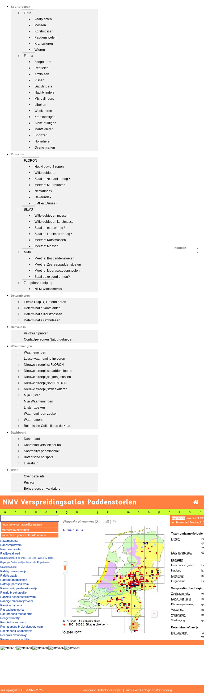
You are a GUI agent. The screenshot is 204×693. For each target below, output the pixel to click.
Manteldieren (44, 129)
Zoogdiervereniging (38, 283)
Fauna (28, 56)
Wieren (40, 50)
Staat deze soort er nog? (52, 277)
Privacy (29, 482)
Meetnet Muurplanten (50, 185)
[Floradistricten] (113, 574)
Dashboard (32, 439)
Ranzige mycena (11, 605)
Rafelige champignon (13, 579)
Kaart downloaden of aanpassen (154, 614)
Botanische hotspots (38, 457)
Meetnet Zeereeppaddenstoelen (58, 264)
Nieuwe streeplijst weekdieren (45, 389)
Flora (27, 13)
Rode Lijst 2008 (181, 598)
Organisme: (178, 581)
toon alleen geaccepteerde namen (24, 535)
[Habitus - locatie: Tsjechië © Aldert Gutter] (56, 648)
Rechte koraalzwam (13, 622)
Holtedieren (43, 141)
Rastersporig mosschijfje (16, 613)
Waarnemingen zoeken (41, 413)
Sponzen (41, 135)
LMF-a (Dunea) (46, 203)
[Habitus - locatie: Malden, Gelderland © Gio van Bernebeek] (8, 648)
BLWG (28, 209)
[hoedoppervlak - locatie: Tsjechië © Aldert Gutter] (72, 648)
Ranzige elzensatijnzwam (16, 601)
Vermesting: (178, 614)
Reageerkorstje (10, 618)
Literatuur (31, 463)
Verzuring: (177, 609)
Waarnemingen (35, 352)
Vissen (39, 80)
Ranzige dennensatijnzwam (18, 596)
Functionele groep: (183, 565)
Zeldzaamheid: (180, 593)
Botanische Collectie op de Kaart (47, 426)
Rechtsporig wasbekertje (16, 630)
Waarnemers (33, 420)
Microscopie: (179, 632)
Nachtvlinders (44, 92)
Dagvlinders (43, 86)
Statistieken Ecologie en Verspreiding (148, 690)
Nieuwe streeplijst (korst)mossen (47, 377)
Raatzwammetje (10, 549)
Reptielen (42, 68)
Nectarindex (43, 191)
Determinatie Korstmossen (43, 314)
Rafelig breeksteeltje (13, 571)
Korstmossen (44, 31)
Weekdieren (43, 111)
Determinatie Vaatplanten (42, 308)
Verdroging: (178, 620)
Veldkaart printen (36, 333)
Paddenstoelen (46, 37)
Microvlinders (44, 98)
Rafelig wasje (8, 575)
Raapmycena (9, 540)
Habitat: (176, 570)
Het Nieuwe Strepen (49, 167)
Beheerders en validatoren (43, 488)
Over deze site (34, 476)
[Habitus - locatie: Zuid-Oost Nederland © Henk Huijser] (40, 648)
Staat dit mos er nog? (50, 228)
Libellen (40, 105)
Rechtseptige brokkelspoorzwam (21, 626)
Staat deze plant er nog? (52, 179)
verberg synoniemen (15, 529)
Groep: (175, 538)
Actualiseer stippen (110, 690)
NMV (27, 252)
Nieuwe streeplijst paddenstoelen (48, 371)
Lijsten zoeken (34, 407)
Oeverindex (43, 197)
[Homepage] (195, 502)
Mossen (40, 25)
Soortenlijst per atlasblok (42, 451)
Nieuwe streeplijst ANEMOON (45, 383)
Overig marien (45, 147)
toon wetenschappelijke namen (22, 524)
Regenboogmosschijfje (14, 639)
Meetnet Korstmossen (50, 240)
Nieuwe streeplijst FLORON (44, 365)
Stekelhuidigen (45, 123)
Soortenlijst (89, 690)
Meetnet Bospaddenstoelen (54, 258)
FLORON (30, 160)
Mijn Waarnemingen (38, 401)
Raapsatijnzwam (11, 545)
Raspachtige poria (12, 609)
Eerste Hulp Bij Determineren (45, 302)
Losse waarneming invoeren (44, 358)
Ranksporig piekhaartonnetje (18, 588)
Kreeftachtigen (45, 117)
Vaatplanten (43, 19)
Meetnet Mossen (46, 246)
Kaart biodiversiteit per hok (43, 445)
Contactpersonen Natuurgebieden (48, 339)
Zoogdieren (43, 62)
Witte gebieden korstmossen (55, 222)
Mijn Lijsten (32, 395)
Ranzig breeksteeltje (13, 592)
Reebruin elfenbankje (13, 635)
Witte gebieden (45, 173)
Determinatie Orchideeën (42, 320)
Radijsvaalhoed (10, 553)
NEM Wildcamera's (48, 289)
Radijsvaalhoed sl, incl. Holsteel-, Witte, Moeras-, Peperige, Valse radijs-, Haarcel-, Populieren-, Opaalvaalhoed (27, 562)
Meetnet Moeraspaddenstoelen (57, 270)
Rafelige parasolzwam (14, 584)
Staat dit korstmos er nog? (53, 234)
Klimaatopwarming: (183, 604)
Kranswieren (44, 43)
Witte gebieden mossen (52, 215)
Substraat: (177, 575)
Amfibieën (42, 74)
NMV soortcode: (181, 552)
